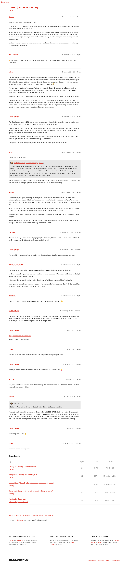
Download (20, 540)
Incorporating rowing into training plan (23, 475)
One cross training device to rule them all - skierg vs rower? (31, 491)
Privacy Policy (49, 515)
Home (10, 515)
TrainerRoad (5, 2)
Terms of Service (37, 515)
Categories (18, 515)
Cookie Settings (115, 560)
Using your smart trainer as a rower (20, 336)
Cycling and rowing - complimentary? (26, 163)
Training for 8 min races (17, 499)
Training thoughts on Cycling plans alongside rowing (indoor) (31, 483)
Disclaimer (101, 560)
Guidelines (26, 515)
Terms (107, 560)
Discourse (20, 520)
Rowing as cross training (23, 7)
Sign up (11, 540)
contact (100, 542)
